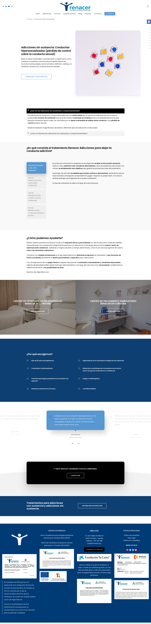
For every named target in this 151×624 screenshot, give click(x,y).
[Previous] (73, 443)
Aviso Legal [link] (131, 538)
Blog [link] (138, 540)
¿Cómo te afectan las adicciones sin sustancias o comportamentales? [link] (58, 133)
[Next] (78, 443)
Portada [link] (29, 19)
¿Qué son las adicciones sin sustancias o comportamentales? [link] (55, 111)
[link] (149, 22)
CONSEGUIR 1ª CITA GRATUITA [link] (94, 549)
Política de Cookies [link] (130, 540)
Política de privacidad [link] (131, 535)
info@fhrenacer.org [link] (94, 543)
